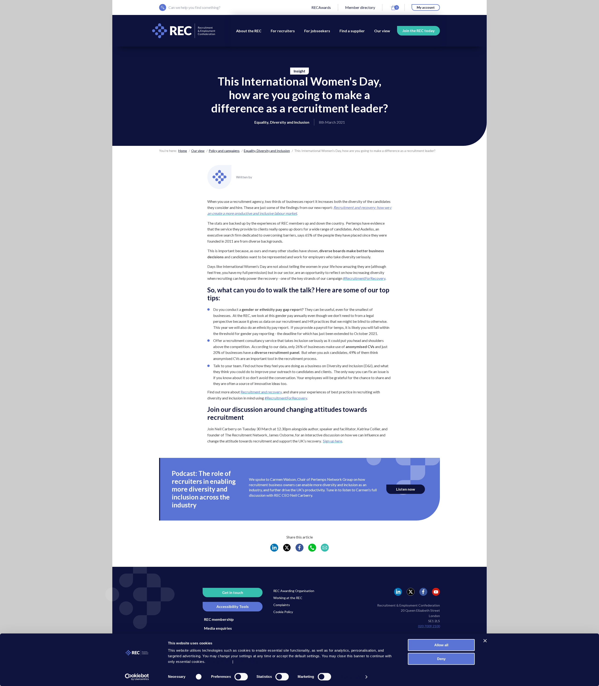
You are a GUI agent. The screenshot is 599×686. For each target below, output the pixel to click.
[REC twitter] (411, 592)
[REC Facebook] (299, 548)
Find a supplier (352, 31)
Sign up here (332, 441)
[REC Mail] (325, 548)
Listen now (405, 489)
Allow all (441, 645)
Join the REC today (418, 30)
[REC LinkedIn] (274, 548)
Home (182, 151)
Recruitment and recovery (261, 392)
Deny (441, 659)
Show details (350, 677)
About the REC (248, 31)
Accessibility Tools (232, 606)
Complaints (281, 605)
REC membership (219, 619)
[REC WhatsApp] (312, 548)
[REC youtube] (436, 592)
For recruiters (283, 31)
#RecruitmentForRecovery (364, 278)
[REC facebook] (423, 592)
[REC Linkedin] (398, 592)
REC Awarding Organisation (293, 591)
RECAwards (321, 7)
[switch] (241, 676)
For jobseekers (317, 31)
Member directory (360, 7)
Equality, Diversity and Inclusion (267, 151)
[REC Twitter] (287, 548)
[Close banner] (485, 640)
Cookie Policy (283, 612)
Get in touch (232, 592)
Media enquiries (218, 628)
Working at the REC (287, 598)
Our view (382, 31)
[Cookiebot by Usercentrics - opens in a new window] (137, 676)
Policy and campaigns (224, 151)
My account (426, 7)
